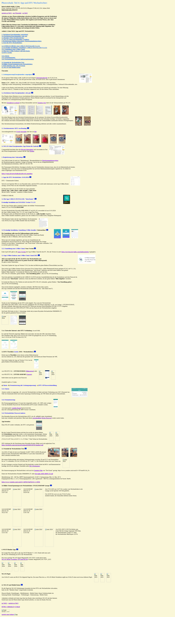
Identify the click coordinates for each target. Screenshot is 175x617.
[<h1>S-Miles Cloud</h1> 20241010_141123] (5, 348)
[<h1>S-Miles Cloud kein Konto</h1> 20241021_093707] (80, 396)
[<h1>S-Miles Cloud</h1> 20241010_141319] (5, 324)
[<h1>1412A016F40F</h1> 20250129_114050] (17, 546)
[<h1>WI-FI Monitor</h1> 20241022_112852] (16, 571)
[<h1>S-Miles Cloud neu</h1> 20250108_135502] (47, 379)
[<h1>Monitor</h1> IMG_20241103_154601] (57, 114)
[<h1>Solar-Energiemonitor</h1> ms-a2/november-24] (78, 125)
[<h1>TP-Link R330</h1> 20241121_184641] (22, 571)
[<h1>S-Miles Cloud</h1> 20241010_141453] (22, 300)
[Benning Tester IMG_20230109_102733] (18, 143)
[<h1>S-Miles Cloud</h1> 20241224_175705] (5, 300)
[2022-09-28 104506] (85, 82)
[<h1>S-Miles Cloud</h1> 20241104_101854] (86, 263)
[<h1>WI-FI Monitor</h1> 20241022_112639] (4, 571)
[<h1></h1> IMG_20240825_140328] (39, 114)
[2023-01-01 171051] (7, 143)
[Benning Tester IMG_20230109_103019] (62, 143)
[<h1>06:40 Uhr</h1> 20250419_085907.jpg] (109, 581)
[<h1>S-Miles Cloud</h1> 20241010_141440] (66, 238)
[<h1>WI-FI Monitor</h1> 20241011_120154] (10, 571)
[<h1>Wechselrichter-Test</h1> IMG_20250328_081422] (54, 456)
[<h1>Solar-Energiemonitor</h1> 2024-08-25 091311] (9, 114)
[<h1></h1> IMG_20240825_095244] (31, 114)
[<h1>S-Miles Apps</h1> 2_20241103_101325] (43, 227)
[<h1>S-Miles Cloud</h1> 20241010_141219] (66, 203)
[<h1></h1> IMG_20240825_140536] (48, 114)
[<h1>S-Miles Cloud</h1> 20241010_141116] (39, 429)
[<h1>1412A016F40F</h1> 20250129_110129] (17, 506)
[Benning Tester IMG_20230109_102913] (53, 143)
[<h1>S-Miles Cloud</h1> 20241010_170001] (13, 300)
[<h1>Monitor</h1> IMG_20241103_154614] (65, 114)
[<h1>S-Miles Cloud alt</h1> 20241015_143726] (41, 379)
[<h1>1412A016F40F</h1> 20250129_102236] (17, 526)
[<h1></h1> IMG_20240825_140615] (22, 114)
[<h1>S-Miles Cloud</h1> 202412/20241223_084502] (74, 238)
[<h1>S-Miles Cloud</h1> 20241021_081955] (55, 407)
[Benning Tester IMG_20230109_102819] (44, 143)
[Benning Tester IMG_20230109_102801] (27, 143)
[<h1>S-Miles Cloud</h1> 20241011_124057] (13, 348)
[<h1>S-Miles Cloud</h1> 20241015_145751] (51, 440)
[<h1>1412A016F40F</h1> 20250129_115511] (38, 546)
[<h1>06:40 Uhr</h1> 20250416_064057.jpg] (102, 581)
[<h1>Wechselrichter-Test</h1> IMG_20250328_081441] (65, 456)
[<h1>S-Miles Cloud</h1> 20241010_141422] (57, 238)
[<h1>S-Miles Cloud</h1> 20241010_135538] (22, 324)
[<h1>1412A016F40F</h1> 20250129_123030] (49, 546)
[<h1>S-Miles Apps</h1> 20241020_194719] (75, 185)
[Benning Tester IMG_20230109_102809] (36, 143)
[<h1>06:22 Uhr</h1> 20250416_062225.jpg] (96, 581)
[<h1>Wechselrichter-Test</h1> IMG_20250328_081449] (73, 456)
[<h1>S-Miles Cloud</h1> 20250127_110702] (57, 440)
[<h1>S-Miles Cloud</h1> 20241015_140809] (13, 324)
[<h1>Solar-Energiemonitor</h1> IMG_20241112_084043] (87, 125)
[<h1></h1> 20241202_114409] (53, 379)
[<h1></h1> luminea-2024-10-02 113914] (57, 154)
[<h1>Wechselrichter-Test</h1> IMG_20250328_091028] (66, 467)
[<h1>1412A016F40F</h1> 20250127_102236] (38, 506)
